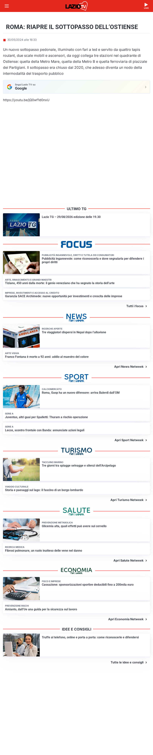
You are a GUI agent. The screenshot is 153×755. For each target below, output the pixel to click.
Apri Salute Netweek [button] (128, 560)
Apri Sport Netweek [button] (129, 440)
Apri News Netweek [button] (128, 366)
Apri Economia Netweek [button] (125, 619)
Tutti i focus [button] (134, 306)
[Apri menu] (7, 5)
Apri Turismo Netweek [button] (126, 500)
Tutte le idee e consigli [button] (127, 662)
